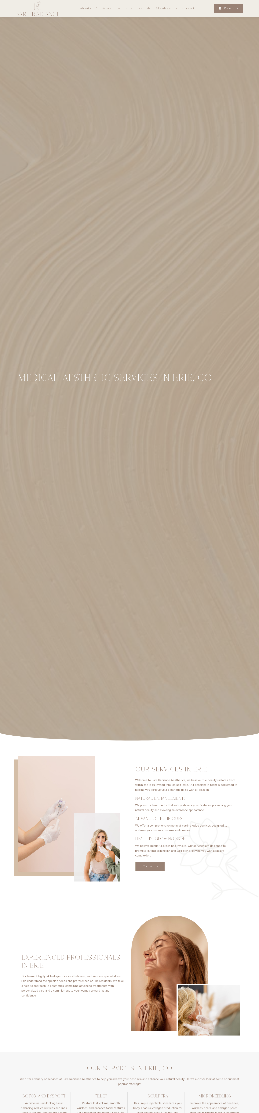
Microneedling (215, 1096)
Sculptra (158, 1096)
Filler (101, 1096)
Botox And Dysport (44, 1096)
